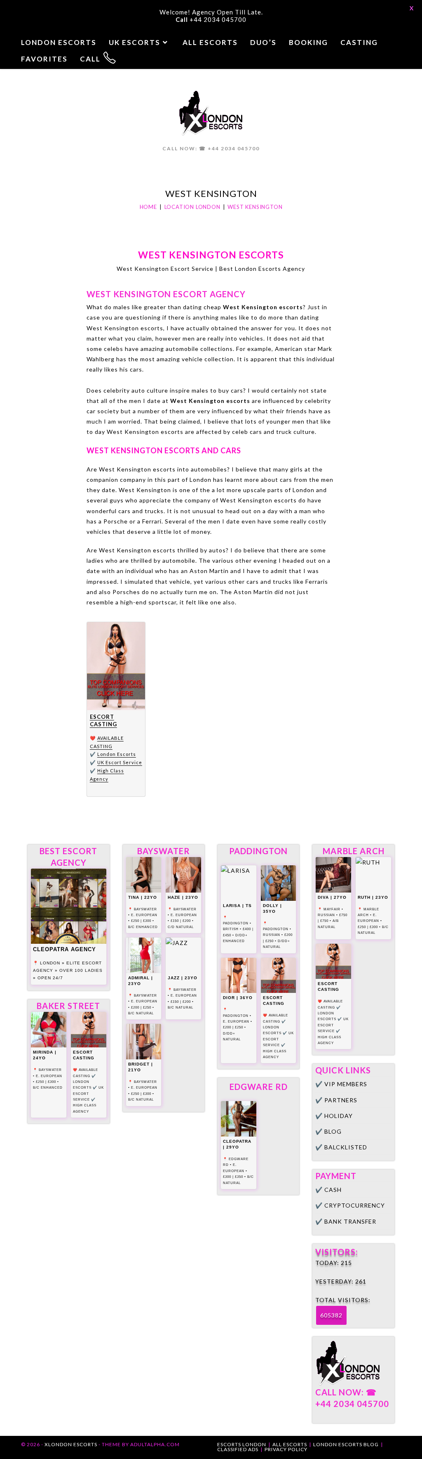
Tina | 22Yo (142, 897)
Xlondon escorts (71, 1444)
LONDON (50, 963)
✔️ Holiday (334, 1115)
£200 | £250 (141, 1007)
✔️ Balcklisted (341, 1147)
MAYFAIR (332, 909)
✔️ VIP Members (341, 1083)
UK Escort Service (119, 762)
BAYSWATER (50, 1070)
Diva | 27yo (332, 897)
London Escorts (116, 754)
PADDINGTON (236, 923)
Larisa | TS (237, 905)
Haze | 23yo (183, 897)
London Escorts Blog (346, 1444)
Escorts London (241, 1444)
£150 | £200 (181, 921)
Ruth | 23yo (373, 897)
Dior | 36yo (238, 997)
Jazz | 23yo (182, 978)
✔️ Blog (328, 1131)
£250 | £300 (46, 1082)
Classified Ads (237, 1449)
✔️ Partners (336, 1100)
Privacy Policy (286, 1449)
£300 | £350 (233, 1177)
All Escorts (289, 1444)
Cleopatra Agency (64, 949)
